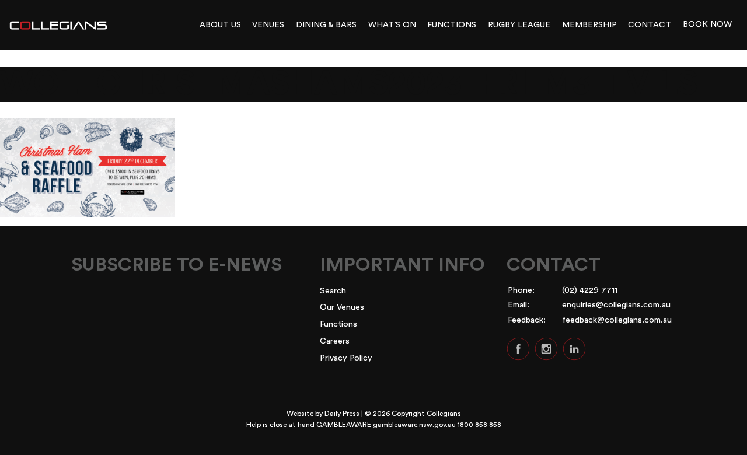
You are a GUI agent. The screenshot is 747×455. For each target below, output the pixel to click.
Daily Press (341, 413)
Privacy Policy (346, 358)
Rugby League (519, 25)
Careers (335, 341)
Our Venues (342, 307)
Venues (268, 25)
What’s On (392, 25)
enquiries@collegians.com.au (616, 304)
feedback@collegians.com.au (617, 320)
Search (333, 290)
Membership (589, 25)
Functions (451, 25)
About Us (220, 25)
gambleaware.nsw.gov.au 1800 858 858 (437, 424)
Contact (649, 25)
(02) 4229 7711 (589, 290)
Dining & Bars (326, 25)
